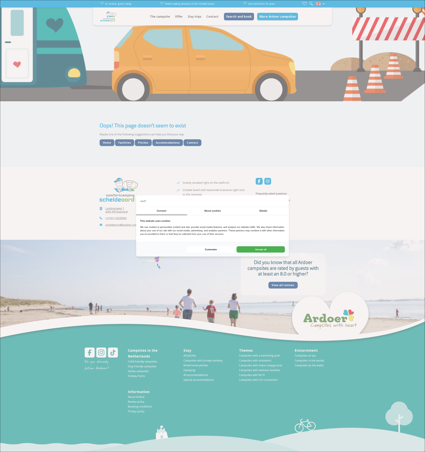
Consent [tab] (161, 210)
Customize (211, 249)
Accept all (260, 249)
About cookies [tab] (212, 210)
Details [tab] (263, 210)
